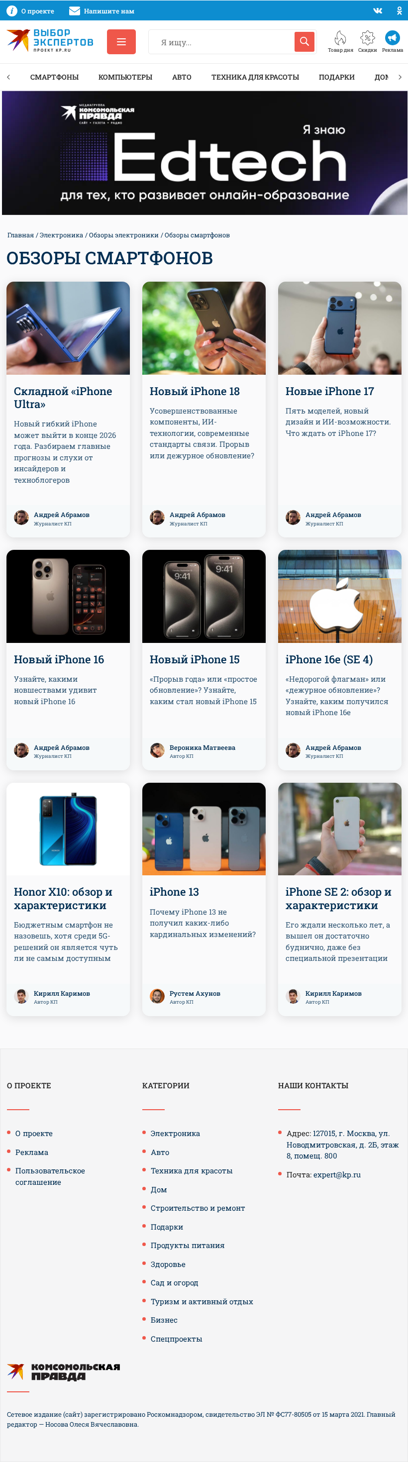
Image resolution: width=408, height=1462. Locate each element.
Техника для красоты (255, 77)
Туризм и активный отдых (202, 1301)
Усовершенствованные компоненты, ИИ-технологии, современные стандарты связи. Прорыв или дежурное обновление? (202, 433)
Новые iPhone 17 (330, 391)
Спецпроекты (177, 1339)
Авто (182, 77)
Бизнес (164, 1320)
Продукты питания (188, 1245)
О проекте (34, 1133)
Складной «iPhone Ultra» (63, 397)
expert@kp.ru (337, 1174)
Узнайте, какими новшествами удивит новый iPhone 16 (55, 690)
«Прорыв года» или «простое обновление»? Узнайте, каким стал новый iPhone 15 (203, 690)
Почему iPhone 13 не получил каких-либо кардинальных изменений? (203, 923)
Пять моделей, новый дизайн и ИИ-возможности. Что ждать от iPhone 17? (338, 422)
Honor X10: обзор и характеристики (63, 898)
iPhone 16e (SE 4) (329, 659)
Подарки (337, 77)
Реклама (31, 1152)
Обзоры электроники (124, 234)
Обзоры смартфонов (197, 234)
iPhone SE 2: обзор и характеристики (339, 898)
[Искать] (304, 42)
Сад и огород (175, 1282)
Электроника (61, 234)
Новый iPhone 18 (195, 391)
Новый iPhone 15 (195, 659)
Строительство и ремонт (198, 1208)
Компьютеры (125, 77)
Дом (383, 77)
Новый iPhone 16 (59, 659)
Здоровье (168, 1264)
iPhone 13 (174, 891)
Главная (20, 234)
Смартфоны (54, 77)
